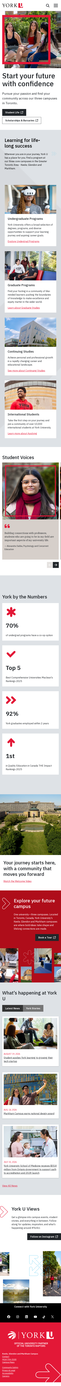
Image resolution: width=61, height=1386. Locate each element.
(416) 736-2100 (9, 1359)
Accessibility (7, 1373)
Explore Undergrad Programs (23, 241)
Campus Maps (8, 1362)
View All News (9, 1185)
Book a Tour (45, 937)
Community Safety (10, 1367)
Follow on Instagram (42, 1236)
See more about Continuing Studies (26, 370)
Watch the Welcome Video (17, 881)
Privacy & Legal (8, 1370)
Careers (5, 1376)
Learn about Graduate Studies (24, 307)
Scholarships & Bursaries (19, 120)
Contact (5, 1356)
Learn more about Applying (22, 433)
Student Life (12, 112)
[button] (56, 565)
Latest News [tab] (12, 1008)
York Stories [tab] (33, 1008)
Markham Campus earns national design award (29, 1113)
